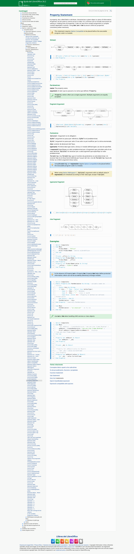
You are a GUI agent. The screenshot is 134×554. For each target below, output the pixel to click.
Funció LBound (31, 307)
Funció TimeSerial (32, 463)
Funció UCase (31, 481)
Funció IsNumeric (32, 299)
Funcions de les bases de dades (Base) (29, 22)
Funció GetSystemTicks (33, 254)
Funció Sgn (30, 424)
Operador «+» (31, 504)
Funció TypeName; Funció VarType (34, 477)
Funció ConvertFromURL (33, 116)
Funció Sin (30, 427)
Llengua (41, 5)
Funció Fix (30, 218)
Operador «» (30, 507)
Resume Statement (32, 400)
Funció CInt (30, 106)
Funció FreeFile (31, 236)
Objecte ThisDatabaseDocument (33, 461)
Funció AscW (30, 59)
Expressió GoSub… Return (34, 260)
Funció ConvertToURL (33, 117)
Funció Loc (30, 320)
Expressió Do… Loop (32, 181)
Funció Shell (30, 426)
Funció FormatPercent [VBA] (33, 232)
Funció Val (30, 483)
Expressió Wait (31, 484)
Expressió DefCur (31, 158)
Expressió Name (31, 338)
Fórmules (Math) (26, 24)
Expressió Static (31, 440)
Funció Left (30, 314)
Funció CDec (30, 96)
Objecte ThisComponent (33, 458)
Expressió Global (31, 257)
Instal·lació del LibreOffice (29, 528)
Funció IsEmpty (31, 293)
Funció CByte (30, 73)
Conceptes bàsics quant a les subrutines (63, 367)
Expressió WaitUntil (32, 486)
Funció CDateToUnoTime (33, 85)
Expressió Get (31, 255)
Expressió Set (30, 423)
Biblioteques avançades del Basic (34, 517)
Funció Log (30, 323)
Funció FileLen (31, 213)
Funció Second (31, 414)
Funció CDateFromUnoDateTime (34, 77)
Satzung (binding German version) (78, 545)
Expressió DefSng (32, 169)
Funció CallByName (32, 69)
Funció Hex (30, 267)
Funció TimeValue (32, 465)
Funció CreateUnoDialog (33, 122)
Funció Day (30, 151)
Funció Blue (30, 65)
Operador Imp (31, 273)
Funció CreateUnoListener (34, 124)
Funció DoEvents (31, 182)
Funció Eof (30, 189)
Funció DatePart (31, 146)
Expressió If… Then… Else (34, 272)
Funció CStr (30, 135)
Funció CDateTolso (32, 91)
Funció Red (30, 393)
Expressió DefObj (32, 168)
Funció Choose (31, 101)
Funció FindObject (32, 215)
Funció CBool (30, 72)
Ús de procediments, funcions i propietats (64, 370)
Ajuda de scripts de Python (31, 523)
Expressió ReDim (31, 392)
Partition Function (32, 374)
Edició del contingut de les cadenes (34, 511)
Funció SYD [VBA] (32, 455)
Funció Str (30, 447)
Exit (54, 378)
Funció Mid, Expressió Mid (34, 325)
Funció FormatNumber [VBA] (33, 228)
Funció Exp (30, 205)
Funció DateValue (32, 150)
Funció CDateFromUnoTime (34, 83)
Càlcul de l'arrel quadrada (34, 437)
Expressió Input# (31, 281)
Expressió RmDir (31, 406)
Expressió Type (31, 475)
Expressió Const (31, 114)
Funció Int (30, 283)
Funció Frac (30, 234)
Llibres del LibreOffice (67, 536)
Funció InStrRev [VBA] (33, 276)
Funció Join (30, 304)
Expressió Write (31, 496)
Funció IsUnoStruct (32, 302)
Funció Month (31, 333)
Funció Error (30, 200)
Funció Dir (30, 179)
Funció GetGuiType (32, 246)
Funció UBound (31, 479)
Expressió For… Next (32, 220)
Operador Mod (31, 332)
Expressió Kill (30, 306)
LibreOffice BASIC (28, 29)
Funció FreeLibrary (32, 237)
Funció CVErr (30, 140)
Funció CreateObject (32, 120)
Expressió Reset (31, 398)
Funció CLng (30, 107)
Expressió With (31, 494)
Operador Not (31, 341)
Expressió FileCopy (32, 208)
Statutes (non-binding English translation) (55, 545)
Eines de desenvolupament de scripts (31, 526)
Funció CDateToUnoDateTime (33, 81)
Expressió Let (30, 317)
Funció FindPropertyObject (34, 216)
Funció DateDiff (31, 145)
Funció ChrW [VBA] (32, 104)
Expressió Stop (31, 442)
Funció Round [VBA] (32, 410)
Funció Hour (30, 268)
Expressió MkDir (31, 330)
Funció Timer (30, 468)
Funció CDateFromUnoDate (34, 86)
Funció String (30, 450)
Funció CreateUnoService (34, 125)
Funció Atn (30, 60)
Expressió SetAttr (31, 421)
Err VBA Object (31, 198)
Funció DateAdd (31, 143)
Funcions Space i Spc (32, 431)
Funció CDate (30, 93)
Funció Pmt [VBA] (32, 375)
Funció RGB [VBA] (32, 403)
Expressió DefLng (32, 166)
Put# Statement (31, 384)
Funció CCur (30, 75)
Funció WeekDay (31, 488)
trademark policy (60, 550)
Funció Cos (30, 119)
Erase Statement (31, 194)
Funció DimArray (31, 176)
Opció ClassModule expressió (60, 381)
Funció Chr (30, 103)
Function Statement (56, 373)
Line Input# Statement (33, 319)
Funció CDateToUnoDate (33, 88)
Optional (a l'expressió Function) (33, 370)
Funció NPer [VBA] (32, 345)
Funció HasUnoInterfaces (34, 265)
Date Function (31, 142)
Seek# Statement (31, 418)
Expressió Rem (31, 395)
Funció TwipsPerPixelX (33, 471)
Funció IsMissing (31, 296)
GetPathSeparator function (34, 250)
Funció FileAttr (31, 207)
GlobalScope (30, 62)
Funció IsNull (30, 297)
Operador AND (31, 54)
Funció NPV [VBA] (32, 346)
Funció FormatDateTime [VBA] (33, 225)
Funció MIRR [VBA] (32, 328)
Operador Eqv (31, 192)
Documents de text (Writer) (29, 13)
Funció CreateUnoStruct (33, 130)
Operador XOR (31, 497)
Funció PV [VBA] (31, 385)
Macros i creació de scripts (29, 28)
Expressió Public (31, 382)
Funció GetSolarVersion (33, 252)
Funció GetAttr (31, 242)
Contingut (23, 11)
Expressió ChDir (31, 98)
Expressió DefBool (32, 156)
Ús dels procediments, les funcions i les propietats (32, 38)
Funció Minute (31, 327)
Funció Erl (30, 195)
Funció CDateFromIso (33, 90)
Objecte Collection (32, 111)
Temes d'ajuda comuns (28, 530)
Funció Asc (30, 57)
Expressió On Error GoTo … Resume (34, 352)
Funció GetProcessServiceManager (34, 248)
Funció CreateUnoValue (33, 132)
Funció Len (30, 315)
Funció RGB (30, 401)
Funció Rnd (30, 408)
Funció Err (30, 197)
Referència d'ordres (31, 34)
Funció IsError (31, 294)
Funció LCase (30, 309)
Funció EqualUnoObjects (33, 190)
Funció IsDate (31, 291)
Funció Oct (30, 349)
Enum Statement (31, 185)
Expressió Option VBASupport (31, 366)
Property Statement (32, 380)
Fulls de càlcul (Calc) (27, 16)
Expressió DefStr (31, 171)
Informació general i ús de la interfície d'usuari (32, 32)
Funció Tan (30, 457)
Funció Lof (30, 322)
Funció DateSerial (32, 148)
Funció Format (31, 223)
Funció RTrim (30, 413)
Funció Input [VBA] (32, 278)
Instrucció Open (31, 358)
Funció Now (30, 343)
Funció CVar (30, 138)
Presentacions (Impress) (28, 18)
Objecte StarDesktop (32, 439)
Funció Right (30, 405)
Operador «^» (31, 509)
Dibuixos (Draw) (26, 19)
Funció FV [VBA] (31, 241)
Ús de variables (31, 513)
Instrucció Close (31, 109)
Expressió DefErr (31, 163)
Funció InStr (30, 275)
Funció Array (30, 56)
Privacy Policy (38, 545)
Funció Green (30, 263)
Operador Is (30, 288)
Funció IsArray (31, 289)
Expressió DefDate (32, 159)
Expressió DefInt (31, 164)
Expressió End (31, 184)
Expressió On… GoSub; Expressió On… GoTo (33, 355)
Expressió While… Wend (33, 492)
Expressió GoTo (31, 262)
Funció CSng (30, 133)
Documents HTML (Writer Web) (30, 14)
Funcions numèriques (33, 348)
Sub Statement (55, 375)
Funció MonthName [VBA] (34, 335)
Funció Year (30, 499)
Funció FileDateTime (32, 210)
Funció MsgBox (31, 336)
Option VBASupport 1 (70, 173)
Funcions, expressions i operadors (33, 45)
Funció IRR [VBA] (31, 286)
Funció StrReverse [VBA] (33, 449)
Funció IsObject (31, 301)
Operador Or (30, 372)
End (51, 378)
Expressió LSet (31, 310)
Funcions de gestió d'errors (34, 202)
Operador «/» (31, 505)
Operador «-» (30, 500)
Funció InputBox (31, 280)
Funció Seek (30, 416)
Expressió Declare (32, 155)
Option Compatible (32, 112)
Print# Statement (31, 379)
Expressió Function (32, 239)
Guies (27, 522)
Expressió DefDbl (31, 161)
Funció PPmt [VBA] (32, 377)
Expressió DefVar (31, 172)
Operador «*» (31, 502)
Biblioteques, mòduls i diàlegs (34, 41)
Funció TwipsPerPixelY (33, 473)
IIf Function (30, 270)
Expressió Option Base (33, 359)
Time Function (31, 466)
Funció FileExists (31, 211)
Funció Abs (30, 52)
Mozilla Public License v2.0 (66, 547)
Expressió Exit (31, 203)
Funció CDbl (30, 95)
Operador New (31, 340)
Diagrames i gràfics (27, 26)
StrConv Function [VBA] (33, 445)
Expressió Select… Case (33, 70)
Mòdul (25, 5)
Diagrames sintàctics (31, 43)
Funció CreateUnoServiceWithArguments (34, 128)
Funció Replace (31, 397)
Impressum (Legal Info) (26, 545)
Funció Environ (31, 187)
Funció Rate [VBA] (32, 388)
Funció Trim (30, 470)
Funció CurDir (31, 137)
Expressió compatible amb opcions (61, 383)
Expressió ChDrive (32, 99)
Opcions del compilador (32, 36)
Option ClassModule (32, 361)
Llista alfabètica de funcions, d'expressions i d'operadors (32, 49)
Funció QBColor (31, 387)
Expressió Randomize (33, 390)
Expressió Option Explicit (34, 364)
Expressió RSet (31, 411)
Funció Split (30, 434)
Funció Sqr (30, 436)
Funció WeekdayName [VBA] (33, 490)
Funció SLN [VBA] (32, 429)
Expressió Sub (31, 452)
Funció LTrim (30, 312)
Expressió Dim (31, 177)
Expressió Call (31, 67)
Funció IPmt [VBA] (32, 285)
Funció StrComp (31, 444)
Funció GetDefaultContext (34, 244)
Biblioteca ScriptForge (33, 520)
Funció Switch (31, 453)
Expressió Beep (31, 64)
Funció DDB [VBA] (32, 153)
